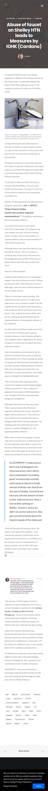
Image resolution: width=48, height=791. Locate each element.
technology (20, 719)
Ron (28, 56)
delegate (9, 707)
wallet (17, 723)
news (31, 711)
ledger (15, 711)
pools (38, 711)
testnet (31, 719)
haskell (27, 707)
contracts (17, 698)
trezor (8, 723)
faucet (18, 707)
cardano (36, 694)
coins (8, 698)
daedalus (25, 703)
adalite (15, 694)
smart (27, 715)
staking (9, 719)
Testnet (23, 18)
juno (8, 711)
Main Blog (24, 751)
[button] (42, 6)
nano (24, 711)
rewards (9, 715)
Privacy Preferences (10, 786)
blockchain (25, 694)
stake (35, 715)
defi (34, 703)
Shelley (28, 18)
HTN (35, 707)
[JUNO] (7, 6)
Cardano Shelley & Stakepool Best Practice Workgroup (23, 611)
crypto (28, 698)
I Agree (38, 786)
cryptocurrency (12, 703)
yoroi (25, 723)
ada (7, 694)
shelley (18, 715)
